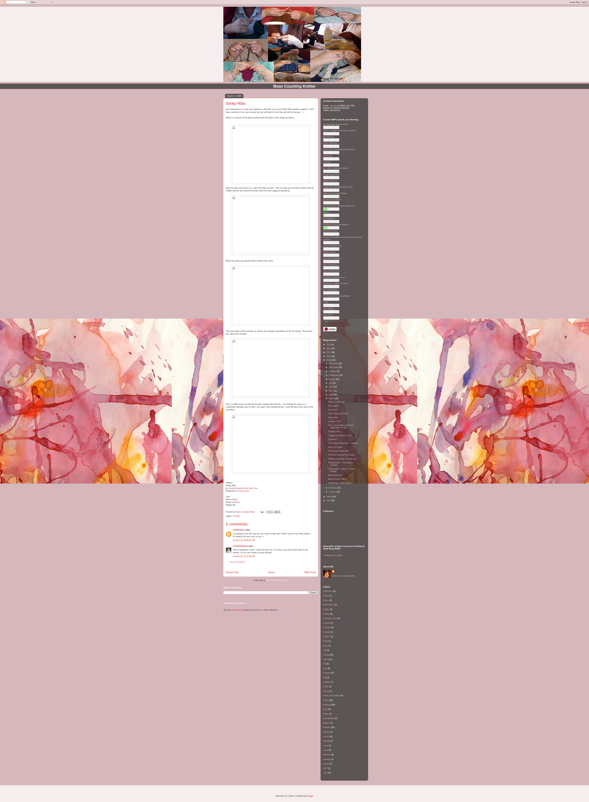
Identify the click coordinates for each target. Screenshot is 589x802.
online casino (237, 610)
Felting (326, 659)
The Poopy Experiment (338, 451)
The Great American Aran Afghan (336, 296)
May (331, 391)
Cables (326, 609)
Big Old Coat (328, 137)
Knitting (236, 516)
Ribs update (333, 406)
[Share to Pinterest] (279, 511)
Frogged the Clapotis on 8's (340, 435)
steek (325, 745)
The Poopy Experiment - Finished (343, 443)
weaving (326, 759)
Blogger (309, 796)
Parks (325, 714)
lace (325, 709)
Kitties (326, 700)
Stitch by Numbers (330, 265)
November (334, 367)
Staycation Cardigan (331, 258)
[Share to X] (273, 511)
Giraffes (326, 682)
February (333, 488)
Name (228, 499)
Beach (326, 596)
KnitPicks (236, 502)
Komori (326, 212)
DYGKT (326, 636)
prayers (326, 723)
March (332, 398)
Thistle (326, 302)
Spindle (326, 741)
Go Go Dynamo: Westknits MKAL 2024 (339, 206)
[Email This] (267, 511)
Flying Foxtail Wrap (331, 174)
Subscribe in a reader (333, 555)
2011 (328, 352)
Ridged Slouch (329, 252)
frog (325, 677)
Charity (326, 614)
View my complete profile (343, 576)
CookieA (327, 627)
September (334, 375)
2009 (328, 360)
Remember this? (335, 475)
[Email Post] (262, 512)
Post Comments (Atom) (276, 580)
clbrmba (333, 106)
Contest (326, 623)
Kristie (241, 109)
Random (327, 727)
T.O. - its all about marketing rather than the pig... (340, 426)
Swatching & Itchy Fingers (340, 483)
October (333, 371)
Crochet (326, 632)
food (325, 668)
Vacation (327, 755)
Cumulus (327, 162)
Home (271, 572)
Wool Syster (328, 315)
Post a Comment (237, 562)
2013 (328, 344)
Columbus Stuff (330, 618)
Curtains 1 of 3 (334, 421)
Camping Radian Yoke (332, 246)
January (333, 492)
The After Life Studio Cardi (334, 277)
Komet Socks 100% (337, 479)
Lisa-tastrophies (240, 546)
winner (326, 764)
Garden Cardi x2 (330, 181)
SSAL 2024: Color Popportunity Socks (339, 149)
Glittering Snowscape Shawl (335, 193)
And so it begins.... (336, 447)
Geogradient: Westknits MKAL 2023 (338, 187)
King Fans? (333, 410)
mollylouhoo (239, 530)
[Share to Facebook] (276, 511)
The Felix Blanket (330, 290)
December (334, 363)
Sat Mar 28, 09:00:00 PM (244, 540)
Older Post (310, 572)
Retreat (326, 732)
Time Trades (328, 309)
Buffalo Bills (328, 605)
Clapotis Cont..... (335, 431)
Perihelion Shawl (330, 231)
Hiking (326, 691)
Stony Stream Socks (331, 271)
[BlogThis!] (270, 511)
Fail (324, 650)
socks (326, 736)
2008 (328, 497)
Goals (325, 686)
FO (324, 664)
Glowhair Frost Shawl (332, 200)
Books (326, 600)
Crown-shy (327, 156)
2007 (328, 500)
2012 (328, 348)
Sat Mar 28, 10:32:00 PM (244, 556)
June (331, 387)
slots (260, 610)
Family (326, 655)
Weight (229, 505)
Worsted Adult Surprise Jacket (335, 124)
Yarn (325, 773)
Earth (325, 641)
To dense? (332, 439)
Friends (326, 673)
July (331, 383)
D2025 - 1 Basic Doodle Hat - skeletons (339, 131)
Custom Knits (243, 491)
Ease (325, 646)
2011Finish (328, 591)
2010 (328, 356)
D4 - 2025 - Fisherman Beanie (335, 168)
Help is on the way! (336, 402)
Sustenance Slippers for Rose (335, 283)
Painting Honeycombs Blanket (335, 225)
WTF (325, 768)
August (332, 379)
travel (325, 750)
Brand (228, 502)
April (331, 394)
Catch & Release (330, 143)
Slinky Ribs (333, 417)
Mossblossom (329, 218)
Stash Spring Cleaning (338, 413)
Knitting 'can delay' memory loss (342, 459)
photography (328, 718)
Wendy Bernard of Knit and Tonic (243, 488)
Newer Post (232, 572)
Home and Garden (331, 695)
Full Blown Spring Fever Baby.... (342, 455)
